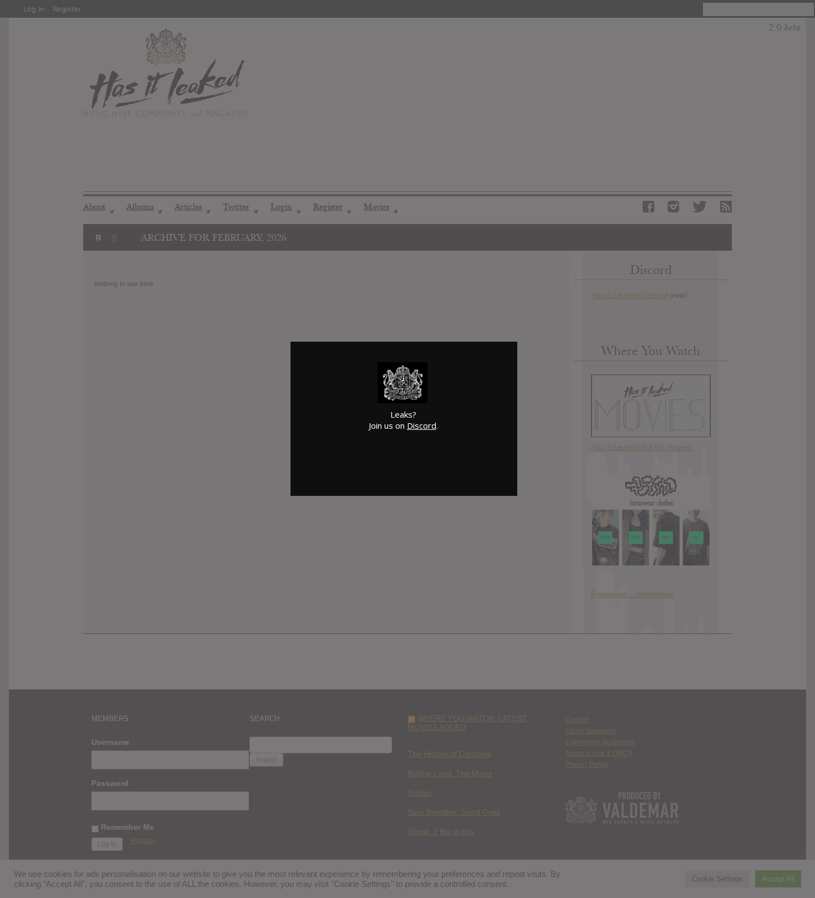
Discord (421, 425)
